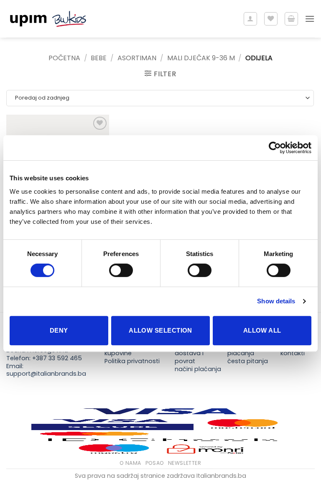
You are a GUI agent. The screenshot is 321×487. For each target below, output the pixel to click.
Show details (276, 301)
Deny (59, 330)
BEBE (99, 58)
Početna (64, 58)
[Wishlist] (271, 19)
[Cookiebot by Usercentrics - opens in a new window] (274, 147)
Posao (154, 462)
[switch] (121, 270)
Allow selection (160, 330)
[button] (291, 19)
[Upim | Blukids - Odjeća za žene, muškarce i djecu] (48, 19)
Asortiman (136, 58)
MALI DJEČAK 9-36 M (201, 58)
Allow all (262, 330)
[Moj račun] (250, 19)
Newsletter (184, 462)
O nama (130, 462)
